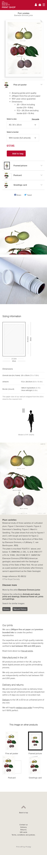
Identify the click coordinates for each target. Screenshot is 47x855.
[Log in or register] (35, 5)
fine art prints (27, 651)
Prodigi (28, 847)
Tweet (29, 195)
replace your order (24, 707)
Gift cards (23, 832)
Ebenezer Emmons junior (23, 15)
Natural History (20, 609)
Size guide (35, 119)
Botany (6, 609)
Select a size (23, 119)
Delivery (6, 700)
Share (19, 195)
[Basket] (40, 5)
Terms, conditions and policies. (23, 835)
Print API (19, 847)
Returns (23, 830)
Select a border (13, 132)
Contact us (23, 825)
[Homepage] (8, 5)
